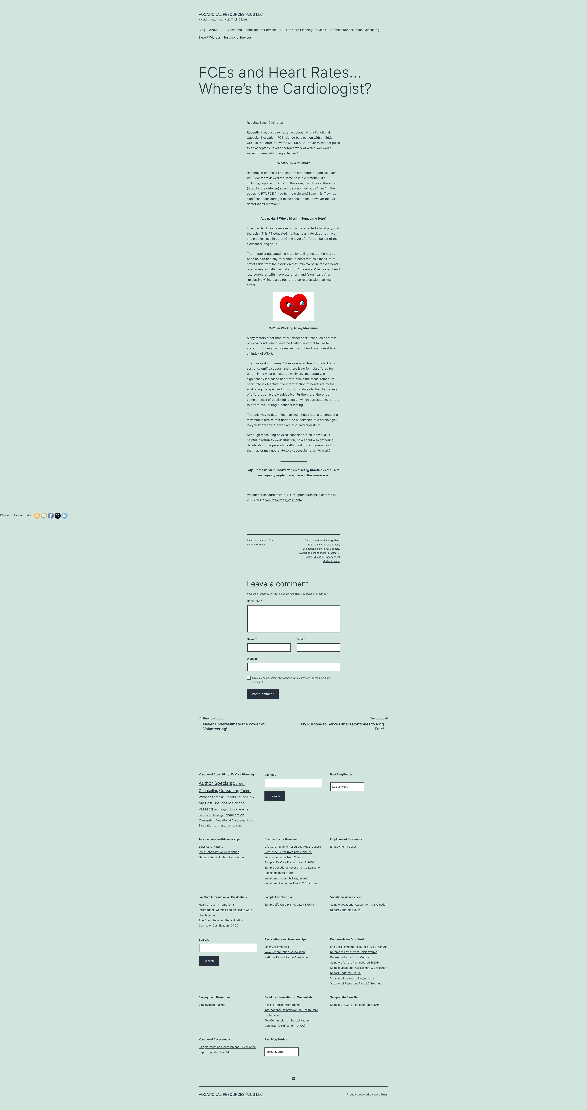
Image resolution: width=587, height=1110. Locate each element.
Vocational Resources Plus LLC (231, 14)
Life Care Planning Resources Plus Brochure (292, 846)
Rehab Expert (258, 544)
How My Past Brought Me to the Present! (227, 803)
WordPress (381, 1094)
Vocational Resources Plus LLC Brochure (290, 883)
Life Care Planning (211, 815)
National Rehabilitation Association (221, 857)
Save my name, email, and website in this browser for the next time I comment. (291, 680)
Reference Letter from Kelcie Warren (288, 852)
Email (300, 639)
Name (252, 639)
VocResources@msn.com (283, 500)
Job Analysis (221, 809)
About (213, 30)
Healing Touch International (216, 904)
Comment (254, 601)
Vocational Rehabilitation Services (252, 30)
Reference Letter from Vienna (283, 857)
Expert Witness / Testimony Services (225, 37)
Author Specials (215, 783)
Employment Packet (343, 846)
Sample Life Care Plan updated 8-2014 (289, 862)
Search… (270, 774)
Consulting (229, 790)
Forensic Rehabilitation (229, 797)
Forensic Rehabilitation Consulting (354, 30)
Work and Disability (235, 826)
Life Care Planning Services (306, 30)
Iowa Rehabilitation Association (219, 852)
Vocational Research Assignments (286, 878)
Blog (202, 30)
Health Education (314, 556)
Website (252, 658)
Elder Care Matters (211, 846)
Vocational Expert (220, 826)
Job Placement (240, 809)
